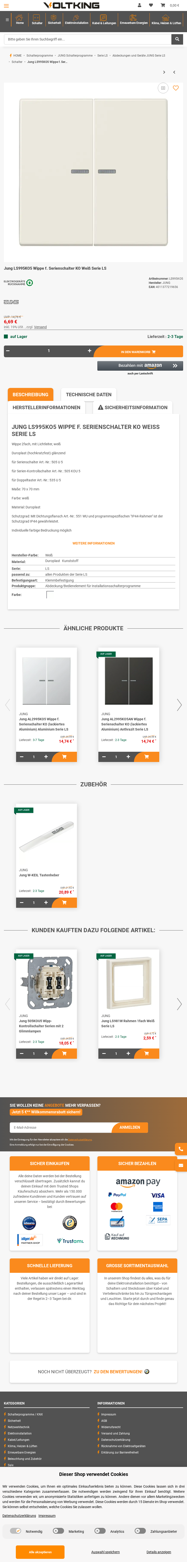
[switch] (15, 1531)
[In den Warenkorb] (8, 80)
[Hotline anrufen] (181, 1149)
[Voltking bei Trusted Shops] (70, 1223)
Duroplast (52, 561)
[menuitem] (19, 20)
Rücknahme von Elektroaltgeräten (123, 1446)
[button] (139, 5)
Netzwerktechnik (18, 1427)
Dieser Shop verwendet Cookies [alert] (93, 1474)
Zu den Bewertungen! (118, 1371)
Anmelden (130, 1127)
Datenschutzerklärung (80, 1139)
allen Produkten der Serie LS (66, 574)
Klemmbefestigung (59, 580)
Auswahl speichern (105, 1552)
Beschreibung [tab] (30, 394)
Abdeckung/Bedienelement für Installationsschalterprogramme (92, 586)
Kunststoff (70, 561)
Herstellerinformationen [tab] (46, 407)
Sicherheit (14, 1421)
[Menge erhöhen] (90, 351)
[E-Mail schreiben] (181, 1165)
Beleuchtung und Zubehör (25, 1459)
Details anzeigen (159, 1552)
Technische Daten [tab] (89, 394)
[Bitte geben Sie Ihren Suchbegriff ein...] (177, 39)
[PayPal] (117, 1194)
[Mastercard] (117, 1206)
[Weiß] (50, 595)
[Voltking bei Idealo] (29, 1223)
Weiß (49, 555)
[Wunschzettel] (151, 5)
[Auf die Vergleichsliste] (163, 88)
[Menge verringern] (8, 351)
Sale (10, 1465)
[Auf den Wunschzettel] (175, 88)
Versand (40, 327)
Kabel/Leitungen (18, 1440)
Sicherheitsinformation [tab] (135, 407)
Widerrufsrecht (111, 1427)
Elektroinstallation (20, 1433)
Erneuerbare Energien (22, 1452)
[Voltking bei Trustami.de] (70, 1240)
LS (47, 569)
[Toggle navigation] (6, 6)
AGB (104, 1421)
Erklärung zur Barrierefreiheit (120, 1452)
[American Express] (158, 1206)
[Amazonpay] (137, 1182)
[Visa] (158, 1194)
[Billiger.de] (29, 1240)
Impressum (108, 1414)
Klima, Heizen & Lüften (22, 1446)
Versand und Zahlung (115, 1433)
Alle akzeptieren (40, 1552)
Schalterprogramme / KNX (25, 1414)
